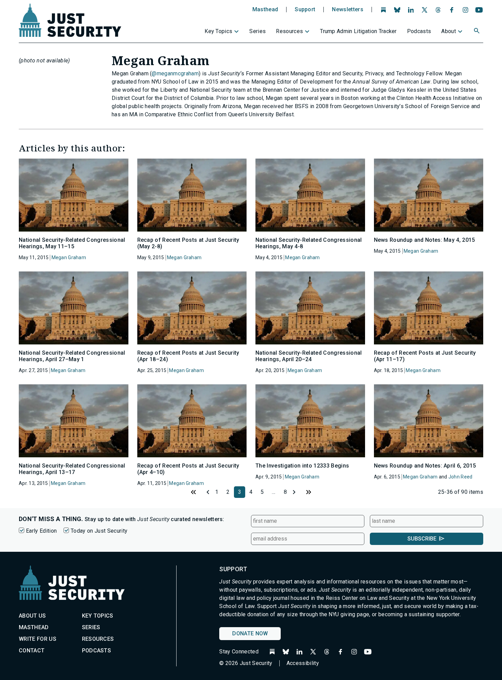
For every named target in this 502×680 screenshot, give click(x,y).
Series (257, 31)
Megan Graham (69, 257)
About (448, 31)
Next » (297, 492)
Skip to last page (308, 492)
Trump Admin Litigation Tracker (358, 31)
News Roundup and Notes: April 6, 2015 (425, 465)
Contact (31, 650)
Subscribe (421, 538)
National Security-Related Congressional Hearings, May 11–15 (72, 243)
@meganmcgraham (175, 73)
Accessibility (303, 663)
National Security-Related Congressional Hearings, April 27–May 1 (72, 356)
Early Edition (41, 531)
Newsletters (347, 9)
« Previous (205, 492)
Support (305, 9)
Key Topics (218, 31)
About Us (32, 615)
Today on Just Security (99, 531)
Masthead (265, 9)
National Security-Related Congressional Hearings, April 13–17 (72, 468)
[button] (477, 32)
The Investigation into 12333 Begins (302, 465)
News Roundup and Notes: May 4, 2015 (424, 240)
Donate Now (250, 633)
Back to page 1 (194, 492)
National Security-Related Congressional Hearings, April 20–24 (308, 356)
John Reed (460, 476)
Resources (289, 31)
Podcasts (419, 31)
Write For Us (37, 639)
